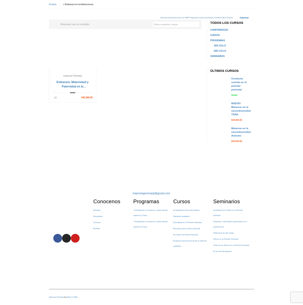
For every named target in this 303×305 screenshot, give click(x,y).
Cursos (201, 18)
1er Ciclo (220, 45)
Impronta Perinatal (56, 297)
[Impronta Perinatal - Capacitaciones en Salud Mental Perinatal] (75, 19)
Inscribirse (73, 53)
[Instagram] (66, 238)
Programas (193, 18)
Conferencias (219, 18)
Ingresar (244, 17)
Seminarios (209, 18)
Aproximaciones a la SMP (178, 18)
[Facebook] (57, 238)
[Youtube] (75, 238)
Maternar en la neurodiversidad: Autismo (241, 132)
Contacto (229, 18)
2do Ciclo (220, 51)
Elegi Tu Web (72, 297)
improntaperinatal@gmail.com (151, 193)
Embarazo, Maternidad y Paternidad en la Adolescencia (72, 85)
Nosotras (164, 18)
